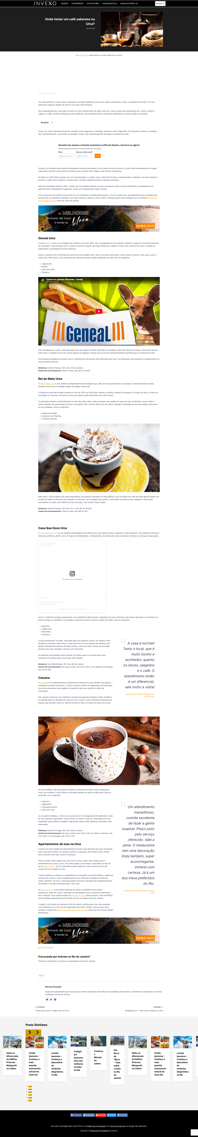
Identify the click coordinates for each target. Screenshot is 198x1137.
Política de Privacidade (95, 1126)
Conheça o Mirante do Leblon (98, 1057)
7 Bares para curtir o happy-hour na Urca (52, 1009)
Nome (60, 152)
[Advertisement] (97, 73)
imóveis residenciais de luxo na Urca (72, 910)
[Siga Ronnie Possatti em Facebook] (47, 999)
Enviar (98, 156)
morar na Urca (47, 890)
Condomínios (77, 3)
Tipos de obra (93, 3)
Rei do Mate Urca (47, 384)
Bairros (64, 3)
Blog (77, 55)
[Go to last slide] (29, 1032)
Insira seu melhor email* (84, 152)
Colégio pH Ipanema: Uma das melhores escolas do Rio (78, 1060)
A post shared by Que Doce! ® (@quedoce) (72, 609)
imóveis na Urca (78, 895)
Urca (41, 975)
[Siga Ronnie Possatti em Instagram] (55, 999)
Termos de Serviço (117, 1126)
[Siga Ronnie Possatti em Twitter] (51, 999)
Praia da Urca (49, 866)
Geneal (49, 243)
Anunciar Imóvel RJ (129, 3)
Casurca (43, 683)
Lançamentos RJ (109, 3)
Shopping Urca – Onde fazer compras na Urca (144, 1009)
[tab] (30, 1086)
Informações (48, 947)
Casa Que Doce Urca (48, 533)
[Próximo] (37, 1032)
